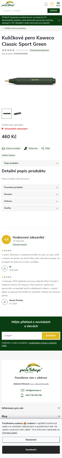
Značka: (8, 155)
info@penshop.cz (33, 390)
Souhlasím (31, 449)
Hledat (53, 10)
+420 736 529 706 (33, 395)
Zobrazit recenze (20, 244)
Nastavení (31, 439)
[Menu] (58, 4)
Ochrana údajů (9, 432)
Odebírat (51, 335)
